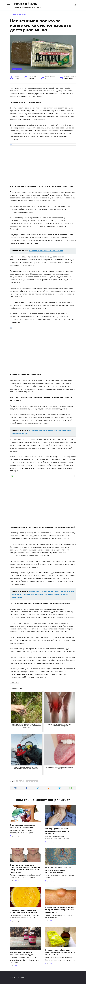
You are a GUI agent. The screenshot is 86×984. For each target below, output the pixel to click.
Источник (14, 683)
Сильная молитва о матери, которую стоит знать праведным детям (58, 870)
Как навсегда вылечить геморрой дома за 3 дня (21, 953)
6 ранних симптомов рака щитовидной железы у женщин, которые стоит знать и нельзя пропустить (25, 868)
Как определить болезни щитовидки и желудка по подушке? (57, 831)
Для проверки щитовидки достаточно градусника (22, 826)
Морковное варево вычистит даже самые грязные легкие (23, 911)
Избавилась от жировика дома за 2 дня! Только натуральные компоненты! (59, 909)
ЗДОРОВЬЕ (16, 69)
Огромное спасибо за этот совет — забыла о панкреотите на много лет (60, 952)
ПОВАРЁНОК (26, 4)
